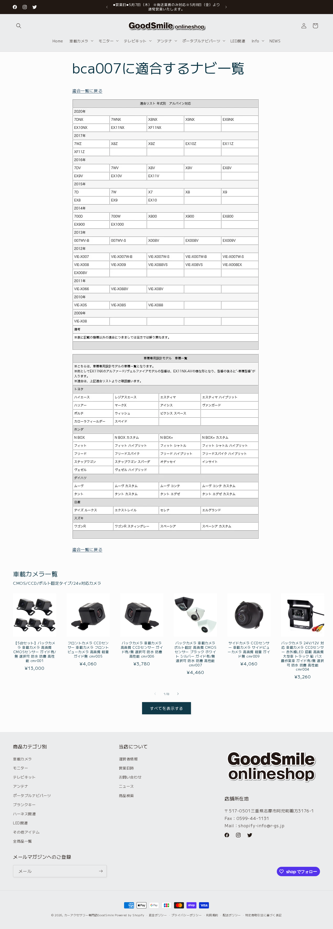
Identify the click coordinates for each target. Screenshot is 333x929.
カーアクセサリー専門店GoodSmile (89, 915)
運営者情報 (128, 758)
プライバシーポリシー (186, 915)
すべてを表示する (166, 708)
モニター (20, 768)
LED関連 (20, 822)
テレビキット (24, 777)
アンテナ (20, 786)
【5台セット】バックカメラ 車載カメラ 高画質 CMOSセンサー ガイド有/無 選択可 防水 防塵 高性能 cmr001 (34, 652)
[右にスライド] (178, 693)
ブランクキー (24, 804)
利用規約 (212, 915)
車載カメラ (22, 758)
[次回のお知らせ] (226, 7)
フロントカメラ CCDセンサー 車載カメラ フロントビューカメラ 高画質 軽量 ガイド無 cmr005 (88, 650)
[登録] (100, 871)
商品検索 (126, 795)
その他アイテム (26, 832)
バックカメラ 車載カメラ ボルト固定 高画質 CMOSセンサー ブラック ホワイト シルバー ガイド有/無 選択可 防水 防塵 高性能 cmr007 (195, 654)
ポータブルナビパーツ (32, 795)
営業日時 (126, 768)
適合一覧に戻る (87, 90)
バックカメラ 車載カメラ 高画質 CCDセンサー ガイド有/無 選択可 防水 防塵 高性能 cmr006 (142, 650)
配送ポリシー (232, 915)
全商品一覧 (22, 841)
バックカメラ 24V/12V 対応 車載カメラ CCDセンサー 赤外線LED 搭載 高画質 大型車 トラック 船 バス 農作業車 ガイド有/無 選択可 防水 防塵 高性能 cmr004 (302, 656)
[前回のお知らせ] (107, 7)
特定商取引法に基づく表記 (263, 915)
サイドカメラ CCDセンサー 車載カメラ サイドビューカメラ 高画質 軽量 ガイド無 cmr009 (249, 650)
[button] (18, 25)
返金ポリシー (158, 915)
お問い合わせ (130, 777)
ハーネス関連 (24, 813)
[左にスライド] (155, 693)
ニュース (126, 786)
